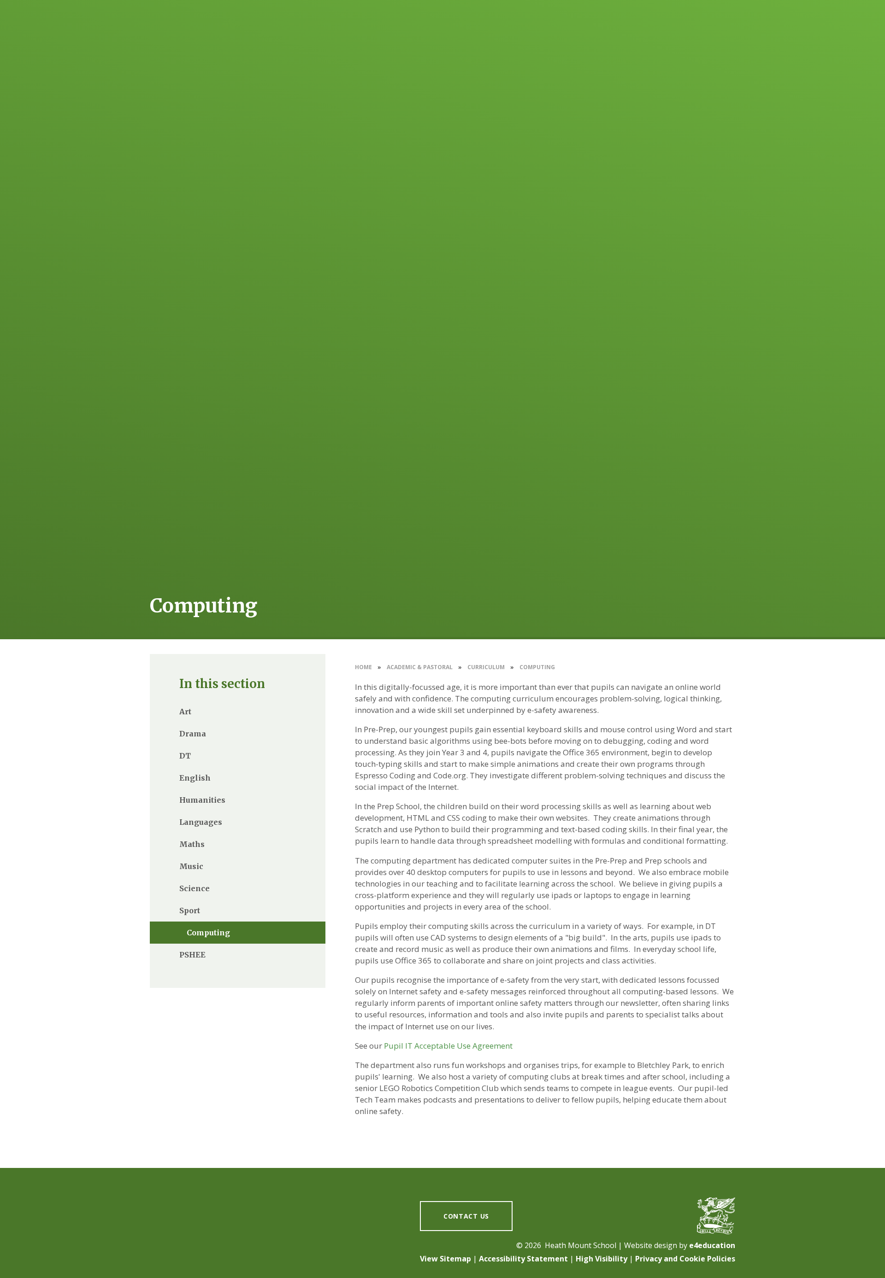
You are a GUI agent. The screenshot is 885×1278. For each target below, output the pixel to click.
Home (363, 667)
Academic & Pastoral (420, 667)
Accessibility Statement (523, 1259)
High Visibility (601, 1259)
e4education (712, 1245)
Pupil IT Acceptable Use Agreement (448, 1045)
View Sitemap (445, 1259)
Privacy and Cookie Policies (685, 1259)
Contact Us (466, 1216)
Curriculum (486, 667)
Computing (537, 667)
